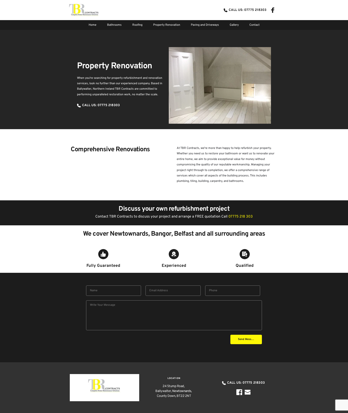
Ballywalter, (163, 391)
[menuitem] (92, 25)
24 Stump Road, (174, 386)
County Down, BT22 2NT (174, 396)
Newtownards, (182, 391)
